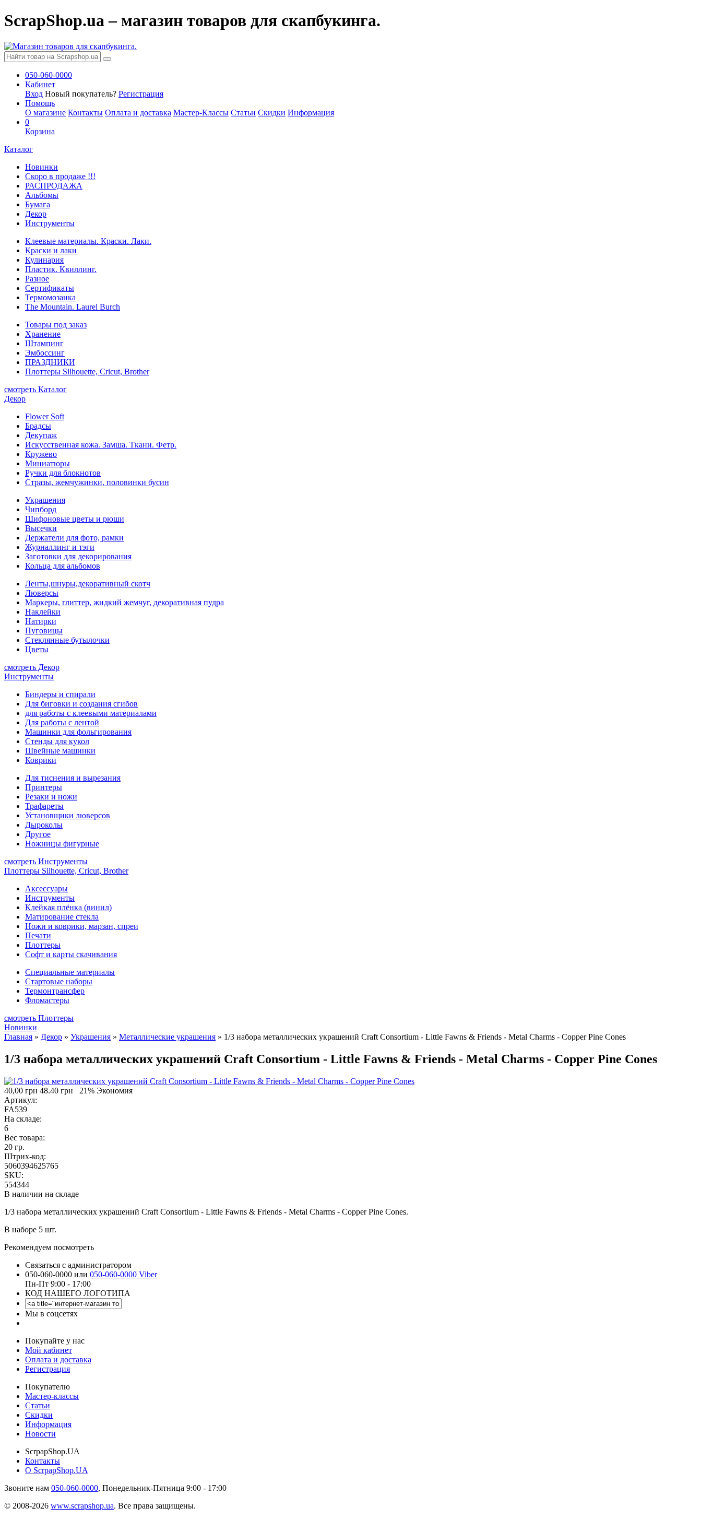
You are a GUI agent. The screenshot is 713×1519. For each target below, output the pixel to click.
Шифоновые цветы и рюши (74, 518)
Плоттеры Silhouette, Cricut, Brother (87, 371)
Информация (311, 112)
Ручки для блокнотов (63, 472)
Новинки (41, 166)
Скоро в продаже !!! (60, 176)
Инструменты (50, 223)
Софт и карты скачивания (71, 954)
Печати (38, 935)
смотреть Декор (32, 667)
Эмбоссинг (45, 352)
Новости (40, 1433)
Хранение (43, 333)
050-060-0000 (74, 1487)
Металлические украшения (167, 1036)
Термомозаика (50, 297)
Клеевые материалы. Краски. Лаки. (88, 241)
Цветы (37, 649)
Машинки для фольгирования (78, 731)
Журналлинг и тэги (59, 547)
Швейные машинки (60, 750)
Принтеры (43, 787)
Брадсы (38, 425)
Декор (35, 213)
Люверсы (41, 592)
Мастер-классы (52, 1396)
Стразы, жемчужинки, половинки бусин (97, 482)
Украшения (45, 500)
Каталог (18, 149)
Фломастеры (47, 1000)
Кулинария (44, 259)
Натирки (40, 621)
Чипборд (40, 509)
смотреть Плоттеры (39, 1018)
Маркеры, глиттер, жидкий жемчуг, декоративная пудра (124, 602)
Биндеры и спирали (60, 694)
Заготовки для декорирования (78, 556)
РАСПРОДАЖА (53, 185)
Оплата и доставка (138, 112)
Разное (37, 278)
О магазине (45, 112)
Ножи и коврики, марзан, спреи (81, 926)
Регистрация (140, 93)
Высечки (41, 528)
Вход (34, 93)
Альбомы (41, 195)
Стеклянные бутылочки (67, 639)
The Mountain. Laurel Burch (72, 306)
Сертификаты (49, 288)
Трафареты (44, 806)
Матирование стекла (62, 916)
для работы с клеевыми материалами (91, 713)
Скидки (272, 112)
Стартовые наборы (58, 981)
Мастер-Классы (201, 112)
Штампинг (44, 343)
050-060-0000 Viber (123, 1274)
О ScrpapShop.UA (56, 1470)
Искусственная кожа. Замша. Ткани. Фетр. (100, 444)
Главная (18, 1036)
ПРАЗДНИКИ (50, 362)
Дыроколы (44, 824)
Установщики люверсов (67, 815)
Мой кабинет (48, 1350)
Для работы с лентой (62, 722)
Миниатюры (47, 463)
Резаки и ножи (51, 796)
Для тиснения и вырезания (73, 777)
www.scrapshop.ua (82, 1505)
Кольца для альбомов (62, 565)
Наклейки (43, 611)
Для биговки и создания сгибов (81, 703)
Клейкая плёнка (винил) (68, 907)
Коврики (40, 760)
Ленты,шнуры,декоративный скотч (87, 583)
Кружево (41, 454)
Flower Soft (44, 416)
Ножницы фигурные (62, 843)
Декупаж (41, 435)
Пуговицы (44, 630)
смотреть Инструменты (46, 861)
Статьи (243, 112)
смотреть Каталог (35, 389)
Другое (38, 834)
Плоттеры (43, 944)
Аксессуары (46, 888)
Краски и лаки (51, 250)
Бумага (37, 204)
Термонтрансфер (55, 990)
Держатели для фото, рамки (74, 537)
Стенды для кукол (57, 741)
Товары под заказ (56, 324)
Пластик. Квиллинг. (61, 269)
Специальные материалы (70, 972)
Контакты (85, 112)
